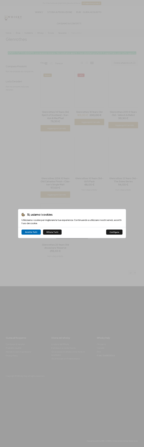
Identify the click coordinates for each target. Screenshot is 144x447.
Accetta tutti (31, 232)
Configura (114, 232)
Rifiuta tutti (52, 232)
